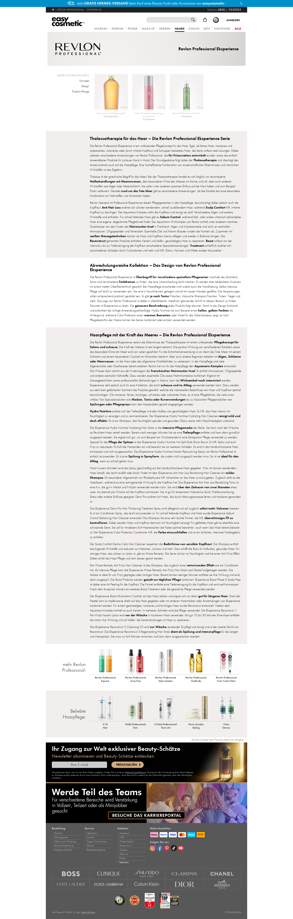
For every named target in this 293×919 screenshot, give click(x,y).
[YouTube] (180, 848)
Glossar (90, 845)
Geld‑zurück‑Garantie (65, 841)
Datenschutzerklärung (135, 772)
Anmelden (233, 20)
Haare (180, 28)
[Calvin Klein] (147, 884)
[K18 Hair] (105, 708)
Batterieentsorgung (96, 849)
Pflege (133, 28)
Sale (238, 28)
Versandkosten (88, 912)
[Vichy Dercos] (226, 708)
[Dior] (184, 884)
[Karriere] (146, 803)
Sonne (194, 28)
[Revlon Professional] (78, 49)
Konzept (84, 80)
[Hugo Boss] (71, 874)
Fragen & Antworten (96, 841)
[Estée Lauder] (71, 884)
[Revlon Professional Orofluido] (196, 661)
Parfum (118, 28)
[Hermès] (222, 884)
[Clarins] (184, 874)
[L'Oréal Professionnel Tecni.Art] (166, 708)
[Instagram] (152, 848)
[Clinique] (109, 874)
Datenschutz (125, 845)
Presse (122, 858)
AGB (121, 837)
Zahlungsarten (61, 837)
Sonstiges (222, 28)
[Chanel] (222, 874)
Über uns (123, 854)
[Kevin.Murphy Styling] (196, 708)
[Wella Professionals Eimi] (135, 708)
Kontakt (90, 837)
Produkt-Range (80, 91)
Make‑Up (148, 28)
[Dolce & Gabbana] (109, 884)
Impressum (124, 833)
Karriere (124, 862)
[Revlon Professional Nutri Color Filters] (226, 661)
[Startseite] (53, 9)
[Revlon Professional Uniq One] (135, 661)
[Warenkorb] (205, 20)
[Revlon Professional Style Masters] (166, 661)
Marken (100, 28)
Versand (58, 833)
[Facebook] (159, 848)
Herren (165, 28)
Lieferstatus (92, 833)
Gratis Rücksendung (63, 845)
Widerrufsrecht (126, 841)
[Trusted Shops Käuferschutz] (216, 20)
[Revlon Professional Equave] (105, 661)
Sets (207, 28)
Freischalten (126, 765)
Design (85, 86)
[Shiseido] (147, 874)
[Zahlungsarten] (195, 834)
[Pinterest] (166, 848)
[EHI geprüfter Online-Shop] (135, 900)
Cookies (123, 849)
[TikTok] (173, 848)
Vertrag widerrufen (63, 849)
